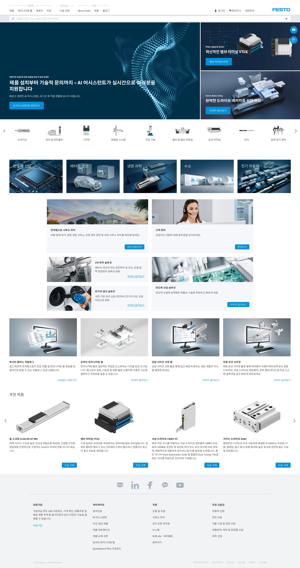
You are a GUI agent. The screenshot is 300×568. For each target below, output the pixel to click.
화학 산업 (217, 536)
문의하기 (157, 542)
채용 (96, 11)
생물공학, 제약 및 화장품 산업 (227, 530)
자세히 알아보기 (218, 110)
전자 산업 (217, 517)
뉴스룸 (156, 530)
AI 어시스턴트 (100, 517)
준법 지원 (241, 562)
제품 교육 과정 (100, 536)
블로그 (106, 11)
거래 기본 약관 (217, 562)
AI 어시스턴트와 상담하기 (26, 105)
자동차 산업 (218, 511)
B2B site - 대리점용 (162, 536)
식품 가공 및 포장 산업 (223, 523)
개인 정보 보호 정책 (200, 562)
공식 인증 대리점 (161, 523)
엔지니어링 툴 (25, 11)
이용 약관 (230, 562)
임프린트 (252, 562)
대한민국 (249, 11)
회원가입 (37, 525)
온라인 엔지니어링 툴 (104, 542)
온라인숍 (97, 511)
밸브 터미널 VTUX (219, 62)
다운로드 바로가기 (67, 380)
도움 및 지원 (158, 511)
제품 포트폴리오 (101, 530)
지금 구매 (69, 465)
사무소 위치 (158, 517)
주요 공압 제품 (100, 523)
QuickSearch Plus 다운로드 (107, 548)
